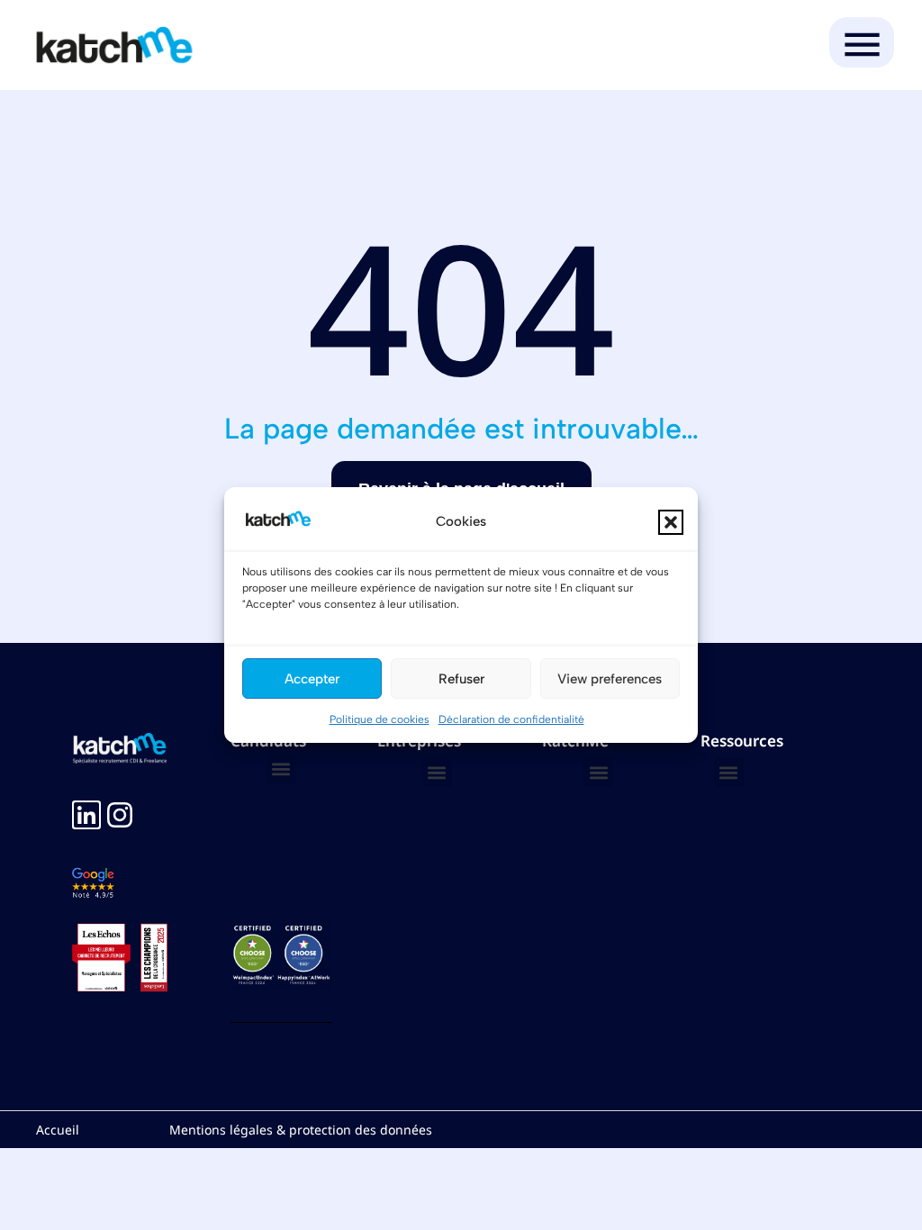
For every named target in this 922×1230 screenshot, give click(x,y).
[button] (671, 522)
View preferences (609, 679)
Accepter (312, 679)
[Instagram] (119, 814)
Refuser (461, 679)
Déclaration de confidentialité (511, 719)
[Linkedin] (86, 814)
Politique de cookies (379, 719)
